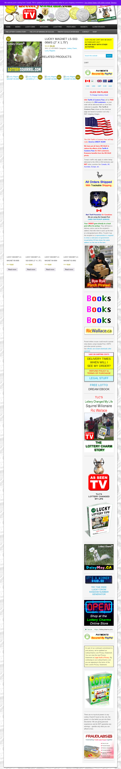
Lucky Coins (30, 27)
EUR (104, 86)
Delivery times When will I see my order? (99, 362)
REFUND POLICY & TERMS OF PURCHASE (99, 372)
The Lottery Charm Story (16, 32)
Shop (95, 32)
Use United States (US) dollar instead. (97, 3)
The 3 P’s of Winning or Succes (42, 32)
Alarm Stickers (98, 27)
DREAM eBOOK (99, 389)
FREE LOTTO (99, 385)
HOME (8, 27)
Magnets (83, 27)
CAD (87, 86)
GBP (99, 86)
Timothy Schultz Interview (68, 32)
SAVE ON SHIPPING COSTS (99, 354)
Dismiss (114, 3)
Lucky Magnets (50, 51)
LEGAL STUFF (98, 378)
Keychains (44, 27)
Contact (85, 32)
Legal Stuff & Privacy (102, 657)
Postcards (71, 27)
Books (17, 27)
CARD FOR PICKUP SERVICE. (99, 219)
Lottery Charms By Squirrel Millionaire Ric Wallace (60, 15)
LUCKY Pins (57, 27)
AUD (110, 86)
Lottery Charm (72, 48)
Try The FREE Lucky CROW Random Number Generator (99, 590)
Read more (12, 269)
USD (93, 86)
